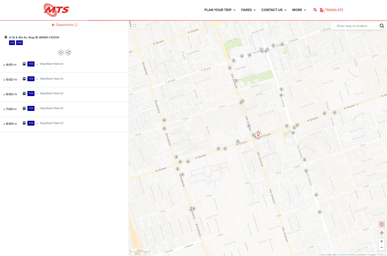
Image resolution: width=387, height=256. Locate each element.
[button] (53, 24)
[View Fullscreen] (134, 26)
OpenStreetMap (347, 254)
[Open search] (315, 10)
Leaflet (322, 254)
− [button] (381, 247)
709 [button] (19, 43)
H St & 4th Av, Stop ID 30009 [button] (34, 37)
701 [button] (12, 43)
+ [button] (381, 241)
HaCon (382, 254)
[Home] (57, 10)
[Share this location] (68, 52)
